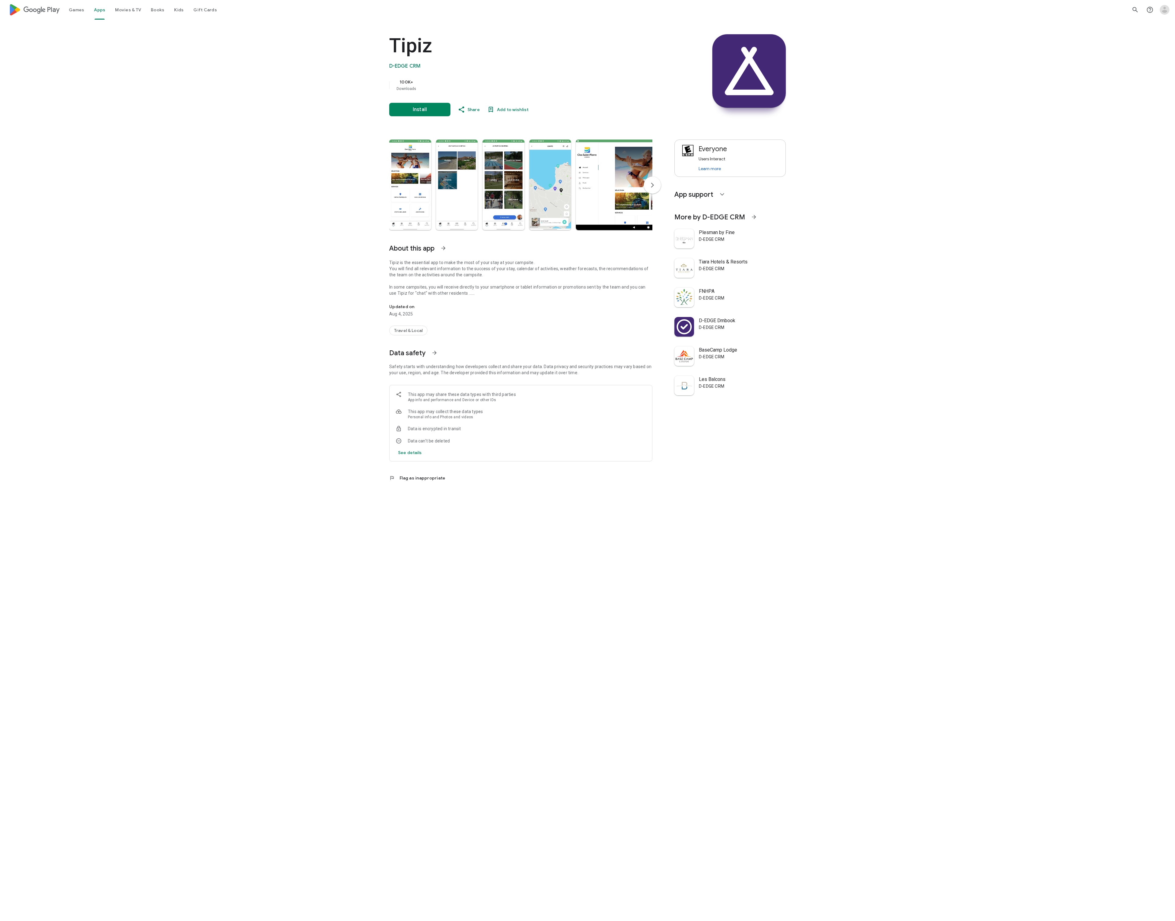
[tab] (76, 10)
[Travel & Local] (408, 330)
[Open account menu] (1164, 9)
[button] (410, 185)
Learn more (710, 168)
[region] (511, 85)
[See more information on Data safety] (434, 352)
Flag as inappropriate (417, 478)
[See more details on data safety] (410, 452)
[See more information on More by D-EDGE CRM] (754, 217)
